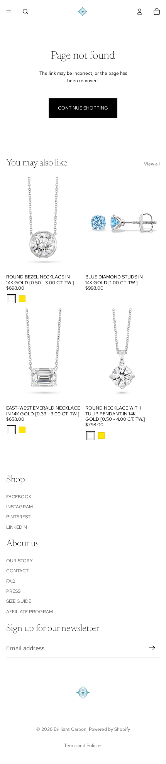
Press (13, 591)
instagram (19, 507)
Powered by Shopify (109, 729)
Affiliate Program (29, 612)
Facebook (18, 497)
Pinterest (18, 517)
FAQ (10, 581)
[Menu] (9, 11)
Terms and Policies (83, 745)
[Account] (139, 11)
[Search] (25, 11)
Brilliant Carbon (70, 729)
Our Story (19, 561)
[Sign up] (152, 648)
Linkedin (16, 527)
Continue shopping (83, 108)
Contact (17, 571)
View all (152, 164)
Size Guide (18, 601)
